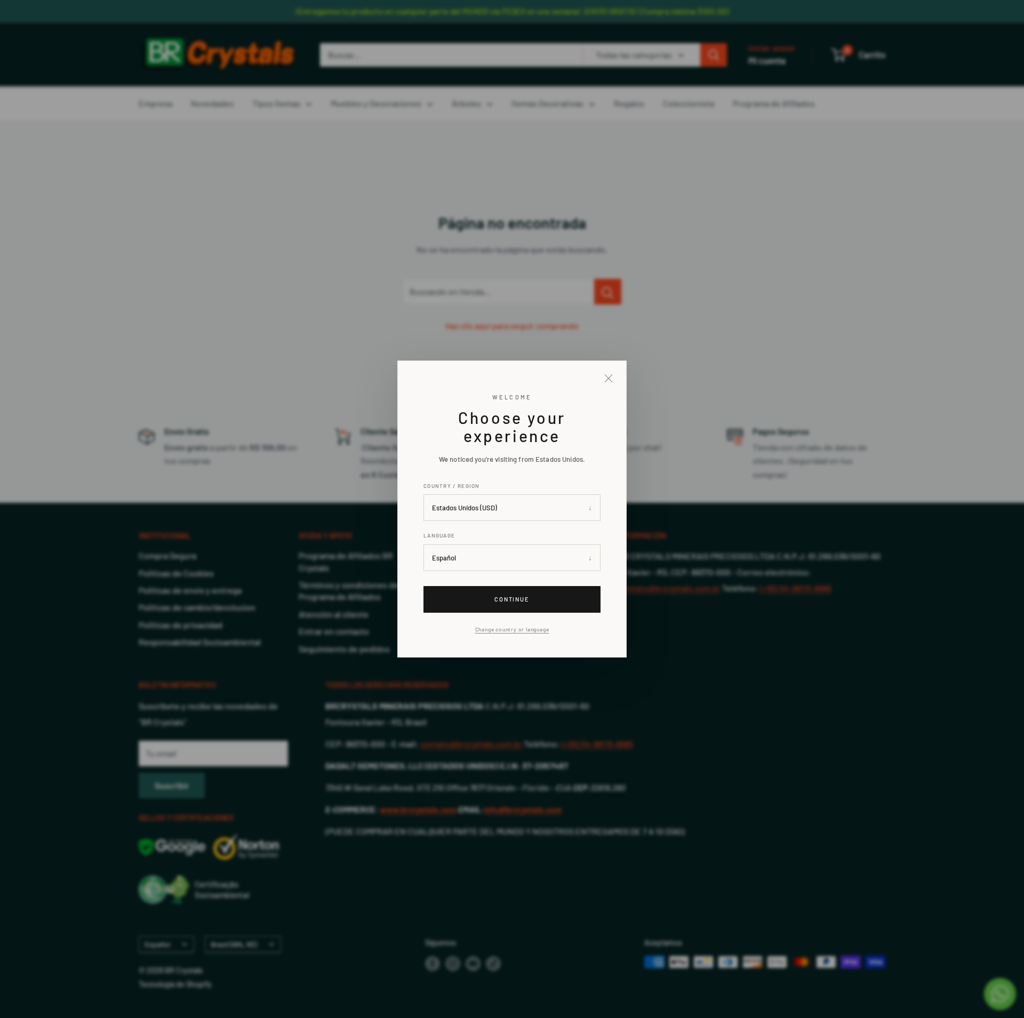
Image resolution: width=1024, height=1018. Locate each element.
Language (439, 535)
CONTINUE (512, 599)
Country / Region (451, 486)
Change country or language (512, 629)
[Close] (608, 379)
